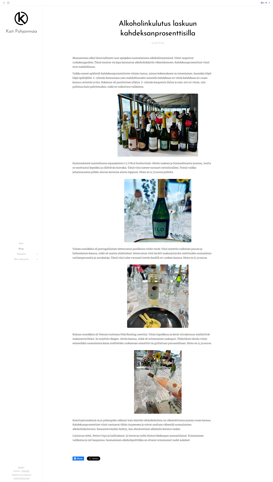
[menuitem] (21, 243)
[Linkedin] (8, 2)
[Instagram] (4, 2)
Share (80, 458)
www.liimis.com (22, 478)
